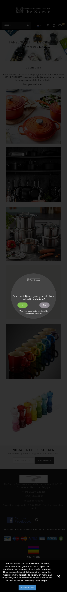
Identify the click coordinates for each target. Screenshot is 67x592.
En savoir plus (27, 587)
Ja (22, 305)
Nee (44, 305)
